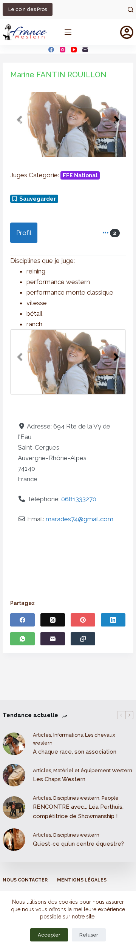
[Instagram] (62, 49)
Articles (42, 735)
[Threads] (52, 620)
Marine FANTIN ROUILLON (58, 74)
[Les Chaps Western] (14, 775)
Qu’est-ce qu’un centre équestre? (78, 843)
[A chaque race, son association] (14, 743)
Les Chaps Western (59, 779)
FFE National (80, 175)
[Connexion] (126, 32)
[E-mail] (85, 49)
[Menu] (68, 32)
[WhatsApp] (22, 638)
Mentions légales (82, 880)
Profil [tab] (23, 232)
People (110, 798)
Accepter (49, 935)
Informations (68, 735)
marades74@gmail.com (79, 519)
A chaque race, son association (74, 751)
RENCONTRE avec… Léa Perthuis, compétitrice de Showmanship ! (78, 811)
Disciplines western (76, 798)
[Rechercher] (130, 9)
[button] (19, 124)
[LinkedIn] (113, 620)
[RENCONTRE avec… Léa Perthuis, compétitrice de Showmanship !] (14, 807)
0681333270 (78, 499)
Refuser (88, 935)
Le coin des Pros (27, 9)
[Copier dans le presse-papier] (83, 638)
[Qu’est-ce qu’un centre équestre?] (14, 839)
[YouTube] (74, 49)
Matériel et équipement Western (92, 770)
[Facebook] (51, 49)
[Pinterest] (83, 620)
